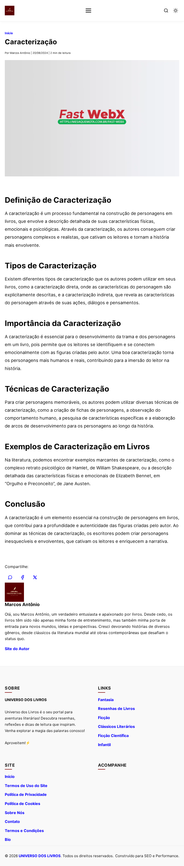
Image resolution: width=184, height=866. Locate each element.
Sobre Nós (14, 812)
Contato (12, 821)
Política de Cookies (22, 803)
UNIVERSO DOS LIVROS (40, 856)
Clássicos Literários (116, 726)
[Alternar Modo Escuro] (175, 10)
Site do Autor (17, 648)
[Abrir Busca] (166, 10)
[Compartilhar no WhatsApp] (10, 577)
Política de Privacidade (26, 794)
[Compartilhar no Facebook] (22, 577)
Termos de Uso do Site (26, 785)
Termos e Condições (24, 830)
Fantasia (106, 699)
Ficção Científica (113, 735)
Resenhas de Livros (116, 708)
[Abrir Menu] (88, 10)
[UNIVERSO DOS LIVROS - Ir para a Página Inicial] (9, 10)
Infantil (104, 744)
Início (9, 33)
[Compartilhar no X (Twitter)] (35, 577)
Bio (8, 839)
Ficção (104, 717)
